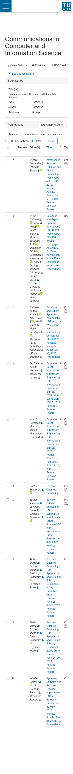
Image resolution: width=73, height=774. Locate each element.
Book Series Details (23, 73)
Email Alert (40, 65)
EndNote (24, 141)
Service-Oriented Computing (52, 489)
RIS (11, 141)
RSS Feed (60, 65)
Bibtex (38, 141)
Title (49, 147)
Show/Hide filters (51, 125)
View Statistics (19, 65)
